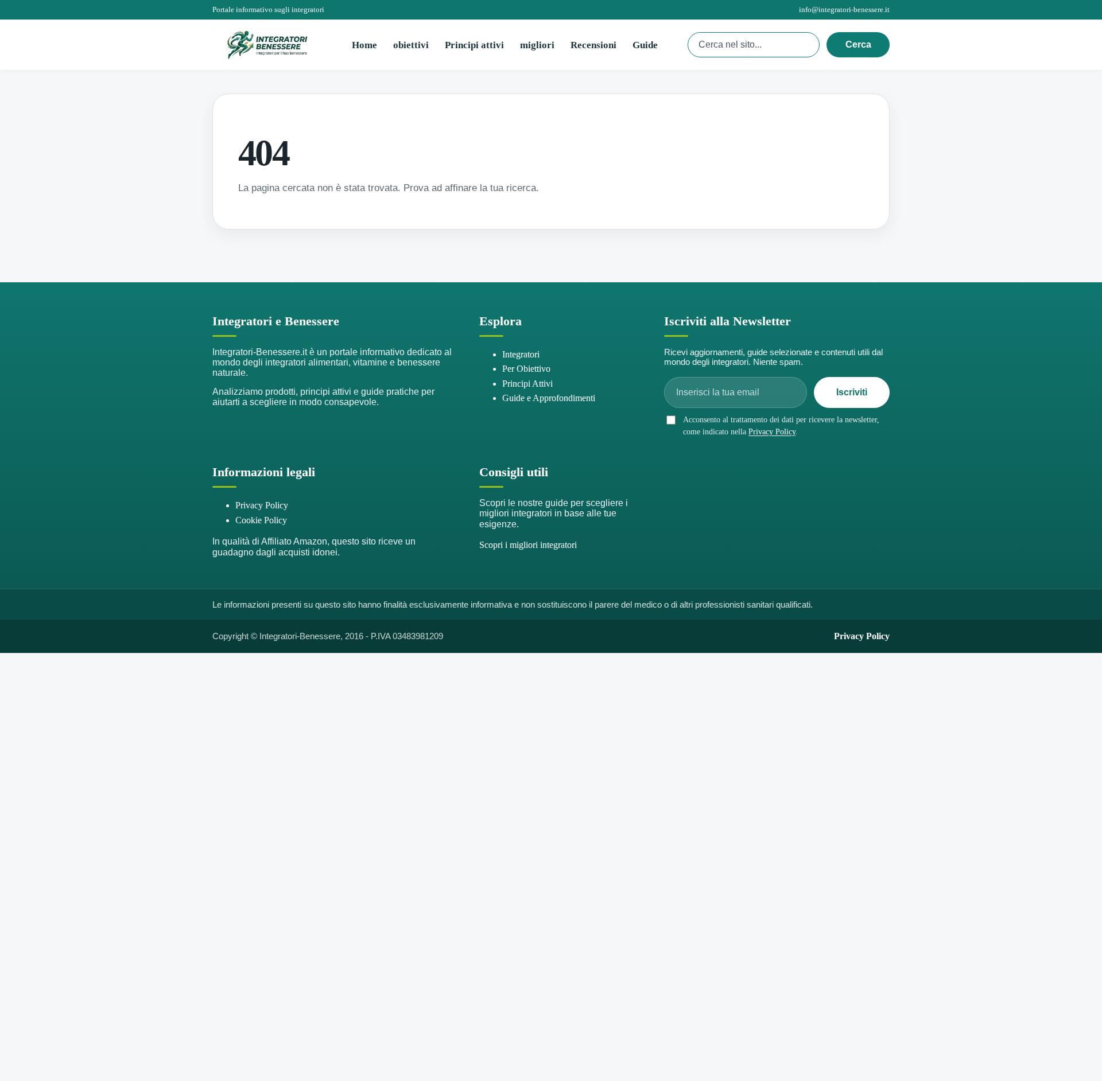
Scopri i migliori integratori (528, 545)
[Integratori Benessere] (266, 44)
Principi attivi (474, 45)
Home (364, 45)
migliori (537, 45)
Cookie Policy (261, 520)
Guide (645, 45)
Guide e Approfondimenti (548, 398)
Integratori (521, 354)
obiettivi (411, 45)
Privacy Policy (772, 431)
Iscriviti (851, 392)
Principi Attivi (527, 383)
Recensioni (593, 45)
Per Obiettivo (526, 369)
